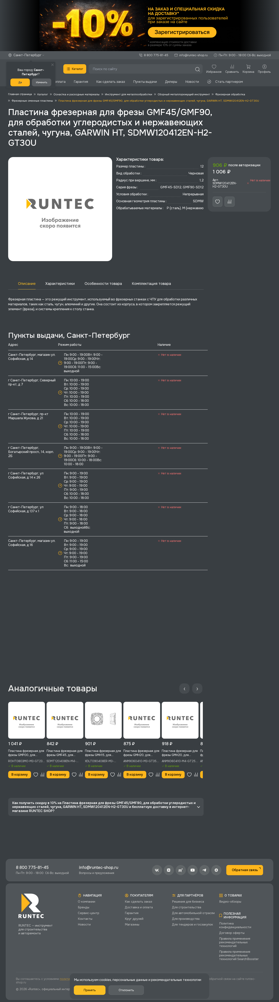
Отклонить (126, 990)
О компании (86, 901)
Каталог (77, 69)
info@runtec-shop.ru (193, 55)
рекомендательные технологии (176, 980)
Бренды (83, 907)
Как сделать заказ (110, 82)
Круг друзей (134, 919)
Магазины (132, 924)
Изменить (41, 82)
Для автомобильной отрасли (193, 913)
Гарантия (81, 82)
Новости (192, 82)
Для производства (186, 919)
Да (20, 82)
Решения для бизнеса (188, 901)
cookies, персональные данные (123, 980)
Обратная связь (245, 870)
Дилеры (171, 82)
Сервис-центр (88, 913)
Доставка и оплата (139, 907)
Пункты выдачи (145, 82)
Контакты (85, 919)
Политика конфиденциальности (235, 925)
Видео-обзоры (230, 901)
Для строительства (186, 907)
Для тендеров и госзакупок (192, 924)
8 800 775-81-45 (156, 55)
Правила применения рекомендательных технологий (234, 942)
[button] (139, 25)
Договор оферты (231, 933)
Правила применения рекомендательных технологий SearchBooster (239, 955)
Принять (90, 990)
